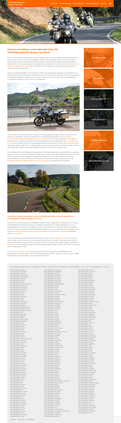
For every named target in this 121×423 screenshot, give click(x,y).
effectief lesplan (69, 143)
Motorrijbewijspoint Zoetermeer (87, 405)
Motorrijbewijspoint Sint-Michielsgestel (88, 301)
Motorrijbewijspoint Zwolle (85, 412)
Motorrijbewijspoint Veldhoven (86, 344)
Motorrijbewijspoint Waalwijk (86, 368)
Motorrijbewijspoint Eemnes (17, 384)
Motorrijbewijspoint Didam (17, 361)
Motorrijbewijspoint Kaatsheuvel (52, 322)
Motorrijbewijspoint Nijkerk (51, 384)
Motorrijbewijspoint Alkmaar (17, 278)
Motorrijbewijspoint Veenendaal (86, 340)
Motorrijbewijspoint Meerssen (52, 365)
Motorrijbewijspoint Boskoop (17, 324)
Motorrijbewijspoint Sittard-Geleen (87, 305)
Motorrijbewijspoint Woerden (86, 388)
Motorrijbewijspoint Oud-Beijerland (53, 409)
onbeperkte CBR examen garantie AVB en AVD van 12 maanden (27, 160)
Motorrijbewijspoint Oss (50, 407)
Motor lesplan (98, 99)
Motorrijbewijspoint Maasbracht (52, 360)
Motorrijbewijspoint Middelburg (52, 368)
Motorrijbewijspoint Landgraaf (52, 335)
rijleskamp (78, 3)
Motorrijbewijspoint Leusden (51, 351)
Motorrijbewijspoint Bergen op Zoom (20, 266)
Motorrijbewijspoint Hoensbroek (52, 303)
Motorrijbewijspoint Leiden (51, 342)
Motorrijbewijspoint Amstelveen (18, 287)
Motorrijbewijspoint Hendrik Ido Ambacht (55, 294)
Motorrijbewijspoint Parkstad (52, 416)
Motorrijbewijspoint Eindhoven (18, 388)
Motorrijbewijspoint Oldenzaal (52, 404)
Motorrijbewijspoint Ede (16, 382)
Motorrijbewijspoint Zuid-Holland (87, 407)
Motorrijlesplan (35, 266)
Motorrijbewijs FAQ (99, 161)
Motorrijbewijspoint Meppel (51, 367)
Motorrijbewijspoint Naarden (51, 377)
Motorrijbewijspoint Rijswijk (85, 285)
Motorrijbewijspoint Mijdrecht (52, 372)
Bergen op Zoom (17, 4)
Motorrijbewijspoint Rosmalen (86, 291)
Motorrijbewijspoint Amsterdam (18, 289)
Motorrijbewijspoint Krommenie (52, 333)
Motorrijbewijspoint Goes (16, 412)
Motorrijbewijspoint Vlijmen (85, 356)
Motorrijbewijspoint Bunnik (17, 335)
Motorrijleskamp (63, 266)
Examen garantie (99, 140)
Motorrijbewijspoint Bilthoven (18, 315)
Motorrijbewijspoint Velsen (85, 347)
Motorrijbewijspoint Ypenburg (86, 390)
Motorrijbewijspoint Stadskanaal (86, 315)
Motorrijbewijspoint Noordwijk (52, 391)
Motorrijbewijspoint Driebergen (18, 374)
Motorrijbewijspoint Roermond (86, 287)
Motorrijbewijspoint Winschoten (87, 384)
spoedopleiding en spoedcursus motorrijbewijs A (36, 139)
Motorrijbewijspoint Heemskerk (52, 278)
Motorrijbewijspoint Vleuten (85, 354)
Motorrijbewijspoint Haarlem (51, 273)
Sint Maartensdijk (63, 231)
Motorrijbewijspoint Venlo (85, 349)
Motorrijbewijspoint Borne (17, 322)
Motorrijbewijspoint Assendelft (18, 296)
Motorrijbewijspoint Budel (17, 333)
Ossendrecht (33, 231)
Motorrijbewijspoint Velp (84, 345)
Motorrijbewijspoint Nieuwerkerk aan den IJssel (56, 381)
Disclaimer (13, 419)
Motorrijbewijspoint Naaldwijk (52, 375)
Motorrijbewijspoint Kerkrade (52, 330)
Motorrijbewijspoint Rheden (85, 277)
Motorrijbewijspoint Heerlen (51, 285)
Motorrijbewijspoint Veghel (85, 342)
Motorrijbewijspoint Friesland (18, 402)
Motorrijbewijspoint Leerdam (52, 338)
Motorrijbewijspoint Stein (85, 321)
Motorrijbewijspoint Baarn (17, 300)
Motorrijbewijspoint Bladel (17, 317)
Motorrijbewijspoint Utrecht (85, 333)
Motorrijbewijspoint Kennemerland (53, 328)
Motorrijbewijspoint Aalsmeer (18, 273)
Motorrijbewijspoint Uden (85, 328)
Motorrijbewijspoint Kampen (51, 324)
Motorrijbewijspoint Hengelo (51, 296)
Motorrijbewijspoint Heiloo (51, 289)
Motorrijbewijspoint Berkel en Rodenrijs (20, 310)
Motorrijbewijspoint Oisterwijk (52, 402)
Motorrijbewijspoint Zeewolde (86, 400)
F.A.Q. (82, 266)
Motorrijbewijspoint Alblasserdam (19, 275)
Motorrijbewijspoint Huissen (51, 315)
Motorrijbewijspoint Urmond (85, 331)
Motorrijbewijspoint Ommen (51, 405)
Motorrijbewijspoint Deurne (17, 358)
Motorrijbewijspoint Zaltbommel (87, 395)
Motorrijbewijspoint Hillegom (52, 298)
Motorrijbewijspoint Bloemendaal (19, 319)
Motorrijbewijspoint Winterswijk (86, 386)
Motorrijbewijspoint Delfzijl (17, 351)
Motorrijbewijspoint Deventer (18, 360)
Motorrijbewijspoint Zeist (85, 402)
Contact (103, 3)
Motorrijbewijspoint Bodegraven (18, 321)
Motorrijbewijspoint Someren (86, 310)
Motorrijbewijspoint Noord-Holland (53, 390)
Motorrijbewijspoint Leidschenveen (53, 347)
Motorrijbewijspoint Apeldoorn (18, 291)
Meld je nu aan (12, 244)
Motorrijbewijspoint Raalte (85, 275)
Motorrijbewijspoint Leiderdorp (52, 344)
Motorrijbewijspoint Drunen (17, 377)
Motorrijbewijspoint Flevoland (18, 400)
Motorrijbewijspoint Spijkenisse (86, 314)
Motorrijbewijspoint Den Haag (18, 354)
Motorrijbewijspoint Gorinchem (18, 414)
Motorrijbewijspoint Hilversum (52, 300)
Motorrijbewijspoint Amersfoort (18, 285)
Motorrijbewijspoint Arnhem (17, 292)
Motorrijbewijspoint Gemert (17, 409)
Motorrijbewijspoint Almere (17, 282)
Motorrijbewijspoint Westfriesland (87, 379)
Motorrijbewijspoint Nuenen (51, 395)
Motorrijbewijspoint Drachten (18, 370)
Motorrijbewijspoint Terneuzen (86, 322)
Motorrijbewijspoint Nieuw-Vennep (53, 382)
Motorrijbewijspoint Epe (16, 397)
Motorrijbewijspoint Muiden (51, 374)
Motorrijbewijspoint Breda (17, 330)
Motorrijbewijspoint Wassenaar (86, 374)
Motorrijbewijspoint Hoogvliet (52, 308)
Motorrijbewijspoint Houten (51, 314)
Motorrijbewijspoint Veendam (86, 338)
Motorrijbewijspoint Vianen (85, 351)
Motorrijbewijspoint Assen (17, 294)
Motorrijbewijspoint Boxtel (17, 326)
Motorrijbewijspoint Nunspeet (52, 397)
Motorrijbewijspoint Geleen (17, 407)
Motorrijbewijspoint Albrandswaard (19, 277)
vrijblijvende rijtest (61, 238)
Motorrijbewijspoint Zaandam (86, 391)
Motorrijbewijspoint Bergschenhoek (19, 308)
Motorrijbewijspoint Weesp (85, 377)
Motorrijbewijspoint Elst (16, 390)
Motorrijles (43, 266)
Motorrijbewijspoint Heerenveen (53, 282)
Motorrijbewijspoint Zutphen (86, 409)
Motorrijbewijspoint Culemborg (18, 345)
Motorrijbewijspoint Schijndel (86, 300)
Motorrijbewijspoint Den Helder (18, 356)
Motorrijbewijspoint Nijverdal (51, 388)
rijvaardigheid (92, 3)
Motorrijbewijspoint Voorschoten (87, 363)
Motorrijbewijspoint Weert (85, 375)
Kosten (87, 266)
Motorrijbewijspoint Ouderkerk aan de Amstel (56, 411)
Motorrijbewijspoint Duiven (17, 379)
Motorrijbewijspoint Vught (85, 365)
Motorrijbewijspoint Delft (16, 349)
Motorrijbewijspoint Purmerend (86, 271)
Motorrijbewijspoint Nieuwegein (52, 379)
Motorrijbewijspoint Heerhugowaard (54, 284)
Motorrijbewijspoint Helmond (52, 292)
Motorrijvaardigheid (74, 266)
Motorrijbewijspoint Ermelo (17, 398)
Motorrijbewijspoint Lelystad (51, 349)
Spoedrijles (65, 3)
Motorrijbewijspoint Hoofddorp (52, 305)
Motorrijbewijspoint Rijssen (85, 284)
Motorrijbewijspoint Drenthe (17, 372)
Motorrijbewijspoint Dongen (17, 367)
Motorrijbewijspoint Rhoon (85, 278)
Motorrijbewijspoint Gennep (17, 411)
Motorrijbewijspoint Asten (17, 298)
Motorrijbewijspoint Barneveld (18, 303)
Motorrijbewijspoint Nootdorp (52, 393)
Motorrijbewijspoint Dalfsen (17, 347)
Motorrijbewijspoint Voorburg (86, 361)
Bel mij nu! (99, 78)
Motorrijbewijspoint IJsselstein (52, 321)
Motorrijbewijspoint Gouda (17, 416)
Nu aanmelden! (99, 58)
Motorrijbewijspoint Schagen (86, 296)
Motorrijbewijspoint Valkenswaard (87, 337)
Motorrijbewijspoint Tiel (84, 324)
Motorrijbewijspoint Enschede (18, 395)
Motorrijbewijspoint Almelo (17, 280)
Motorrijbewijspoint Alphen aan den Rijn (20, 284)
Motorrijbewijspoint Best (16, 312)
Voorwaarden (20, 419)
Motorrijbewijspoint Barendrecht (19, 301)
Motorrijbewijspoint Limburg (51, 352)
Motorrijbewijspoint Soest (85, 308)
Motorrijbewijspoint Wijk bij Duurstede (88, 382)
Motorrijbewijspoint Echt (16, 381)
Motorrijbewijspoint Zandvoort (86, 397)
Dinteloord (16, 231)
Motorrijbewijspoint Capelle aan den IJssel (21, 338)
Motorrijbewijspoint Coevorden (18, 342)
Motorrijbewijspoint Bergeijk (17, 305)
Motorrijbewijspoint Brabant (17, 328)
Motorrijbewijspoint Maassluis (52, 361)
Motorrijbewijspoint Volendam (86, 360)
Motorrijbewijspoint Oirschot (51, 400)
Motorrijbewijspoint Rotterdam (86, 292)
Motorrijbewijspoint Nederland (18, 271)
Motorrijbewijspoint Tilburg (85, 326)
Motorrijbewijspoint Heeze (51, 287)
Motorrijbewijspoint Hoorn (51, 310)
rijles (54, 3)
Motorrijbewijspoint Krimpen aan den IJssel (55, 331)
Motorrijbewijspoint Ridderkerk (86, 280)
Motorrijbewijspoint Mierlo (51, 370)
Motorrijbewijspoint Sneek (85, 307)
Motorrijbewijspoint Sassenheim (86, 294)
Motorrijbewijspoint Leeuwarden (53, 340)
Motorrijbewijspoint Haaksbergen (53, 271)
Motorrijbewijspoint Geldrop (17, 405)
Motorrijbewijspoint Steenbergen (87, 317)
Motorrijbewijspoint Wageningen (87, 372)
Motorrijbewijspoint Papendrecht (53, 414)
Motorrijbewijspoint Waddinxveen (87, 370)
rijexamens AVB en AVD (21, 251)
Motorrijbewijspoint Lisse (50, 354)
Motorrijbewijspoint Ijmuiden (52, 319)
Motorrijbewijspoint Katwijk (51, 326)
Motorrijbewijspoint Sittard (85, 303)
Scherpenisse (51, 231)
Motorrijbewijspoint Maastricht (52, 363)
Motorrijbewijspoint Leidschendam (53, 345)
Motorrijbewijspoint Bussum (17, 337)
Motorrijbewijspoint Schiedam (86, 298)
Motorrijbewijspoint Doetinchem (19, 365)
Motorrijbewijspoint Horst (51, 312)
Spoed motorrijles (52, 266)
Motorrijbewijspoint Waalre (85, 367)
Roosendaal (42, 231)
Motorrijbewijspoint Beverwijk (18, 314)
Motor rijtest (99, 120)
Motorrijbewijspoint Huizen (51, 317)
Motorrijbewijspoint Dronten (17, 375)
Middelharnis (24, 231)
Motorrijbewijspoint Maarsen (51, 358)
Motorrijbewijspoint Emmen (17, 393)
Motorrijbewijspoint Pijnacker (86, 270)
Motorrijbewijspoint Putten (85, 273)
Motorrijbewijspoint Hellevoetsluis (53, 291)
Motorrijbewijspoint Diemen (17, 363)
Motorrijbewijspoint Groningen (52, 270)
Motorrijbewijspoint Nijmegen (52, 386)
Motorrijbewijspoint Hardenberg (52, 275)
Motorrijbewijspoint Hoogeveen (52, 307)
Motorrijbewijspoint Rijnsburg (86, 282)
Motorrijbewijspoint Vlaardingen (87, 352)
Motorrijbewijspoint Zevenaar (86, 404)
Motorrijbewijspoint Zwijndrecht (87, 411)
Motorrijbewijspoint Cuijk (16, 344)
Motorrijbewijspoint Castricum (18, 340)
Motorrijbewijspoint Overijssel (52, 412)
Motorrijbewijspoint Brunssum (18, 331)
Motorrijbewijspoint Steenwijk (86, 319)
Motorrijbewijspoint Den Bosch (18, 352)
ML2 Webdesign (30, 419)
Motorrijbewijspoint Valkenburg (86, 335)
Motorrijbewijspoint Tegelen (17, 270)
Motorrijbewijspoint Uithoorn (86, 330)
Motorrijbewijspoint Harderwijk (52, 277)
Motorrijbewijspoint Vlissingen (86, 358)
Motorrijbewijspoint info (96, 266)
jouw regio (17, 233)
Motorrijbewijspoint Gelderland (18, 404)
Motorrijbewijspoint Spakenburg (86, 312)
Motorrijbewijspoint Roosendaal (86, 289)
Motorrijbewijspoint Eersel (17, 386)
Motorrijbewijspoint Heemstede (52, 280)
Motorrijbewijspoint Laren (51, 337)
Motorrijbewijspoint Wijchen (85, 381)
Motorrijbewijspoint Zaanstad (86, 393)
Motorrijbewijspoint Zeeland (85, 398)
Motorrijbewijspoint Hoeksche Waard (54, 301)
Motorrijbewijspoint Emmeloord (18, 391)
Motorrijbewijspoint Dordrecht (18, 368)
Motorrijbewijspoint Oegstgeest (52, 398)
